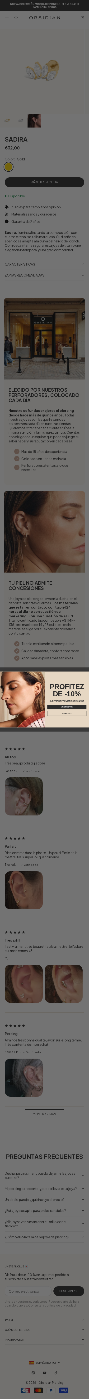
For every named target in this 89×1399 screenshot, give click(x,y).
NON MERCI (66, 713)
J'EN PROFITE (66, 707)
